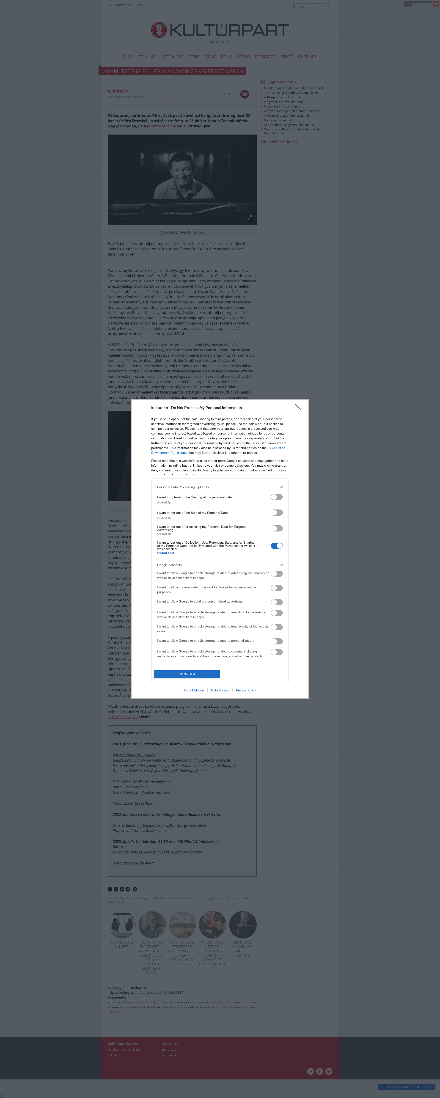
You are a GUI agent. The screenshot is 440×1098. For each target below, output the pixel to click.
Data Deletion (194, 690)
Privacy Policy (246, 690)
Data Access (220, 690)
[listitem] (220, 486)
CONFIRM (187, 674)
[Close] (299, 408)
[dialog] (220, 549)
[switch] (277, 497)
